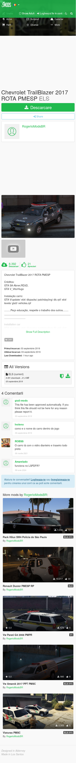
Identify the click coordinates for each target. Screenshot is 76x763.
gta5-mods (21, 400)
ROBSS (19, 441)
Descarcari (14, 266)
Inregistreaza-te (60, 479)
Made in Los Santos (12, 754)
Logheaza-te (38, 479)
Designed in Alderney (13, 750)
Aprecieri (32, 266)
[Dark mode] (66, 13)
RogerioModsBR (33, 126)
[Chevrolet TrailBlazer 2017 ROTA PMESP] (38, 216)
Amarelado (21, 461)
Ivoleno (19, 424)
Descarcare (40, 107)
